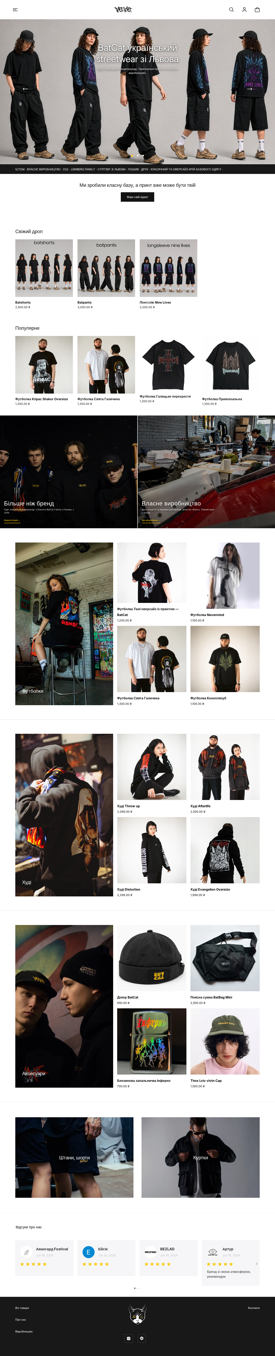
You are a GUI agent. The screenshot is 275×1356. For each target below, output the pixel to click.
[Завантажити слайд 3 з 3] (143, 156)
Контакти (254, 1307)
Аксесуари (33, 1073)
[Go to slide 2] (138, 1288)
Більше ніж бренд (68, 471)
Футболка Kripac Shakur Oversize (41, 399)
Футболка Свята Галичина (99, 399)
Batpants (85, 302)
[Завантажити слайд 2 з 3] (137, 156)
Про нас (20, 1319)
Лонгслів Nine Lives (155, 302)
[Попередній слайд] (25, 89)
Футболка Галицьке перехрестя (165, 396)
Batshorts (23, 302)
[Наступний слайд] (249, 89)
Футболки (32, 691)
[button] (15, 9)
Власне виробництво (206, 471)
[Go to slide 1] (134, 1288)
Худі (26, 882)
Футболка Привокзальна (222, 399)
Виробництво (24, 1331)
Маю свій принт (137, 197)
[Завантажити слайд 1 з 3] (131, 156)
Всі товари (22, 1307)
